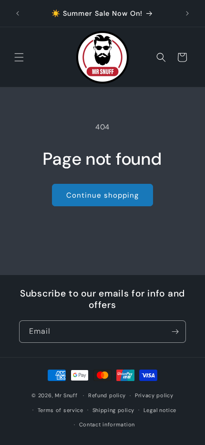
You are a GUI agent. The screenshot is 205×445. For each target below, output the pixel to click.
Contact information (107, 424)
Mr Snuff (66, 395)
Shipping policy (113, 410)
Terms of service (60, 410)
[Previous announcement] (17, 13)
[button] (19, 57)
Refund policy (107, 395)
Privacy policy (154, 395)
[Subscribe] (174, 331)
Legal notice (160, 410)
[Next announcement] (187, 13)
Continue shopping (102, 195)
